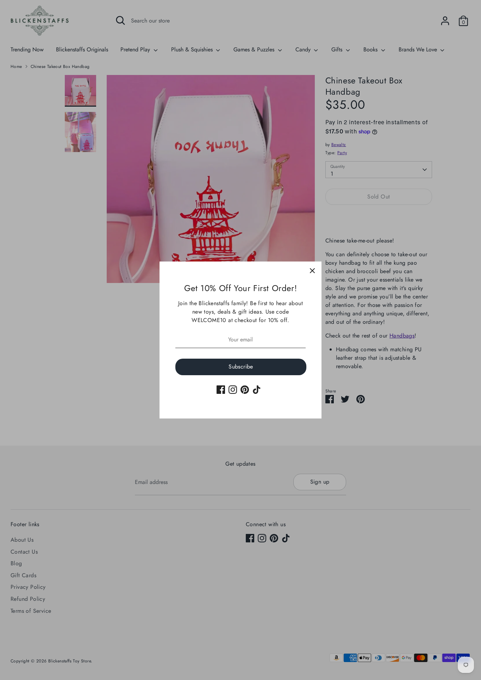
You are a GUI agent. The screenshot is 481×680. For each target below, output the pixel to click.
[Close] (312, 270)
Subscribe (241, 367)
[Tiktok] (256, 389)
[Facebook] (221, 389)
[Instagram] (233, 389)
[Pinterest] (245, 389)
